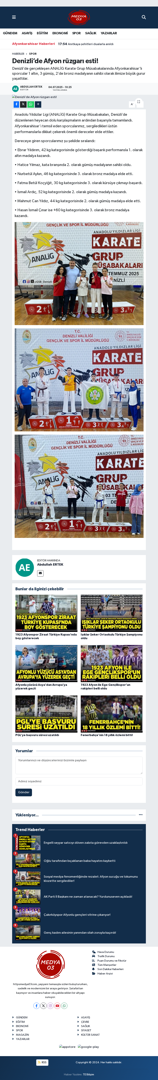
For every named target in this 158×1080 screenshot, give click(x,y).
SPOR (76, 33)
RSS (43, 1062)
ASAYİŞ (27, 33)
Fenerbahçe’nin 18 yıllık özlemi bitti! (107, 735)
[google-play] (88, 1047)
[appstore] (67, 1047)
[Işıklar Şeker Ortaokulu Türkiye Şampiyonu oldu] (112, 613)
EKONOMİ (60, 33)
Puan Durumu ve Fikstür (111, 960)
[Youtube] (57, 1006)
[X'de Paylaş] (23, 104)
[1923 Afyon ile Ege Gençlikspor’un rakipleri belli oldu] (112, 663)
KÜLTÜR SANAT (90, 1034)
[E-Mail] (40, 573)
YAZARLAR (109, 33)
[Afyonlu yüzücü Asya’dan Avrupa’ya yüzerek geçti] (46, 663)
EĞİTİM (42, 33)
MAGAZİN (22, 1034)
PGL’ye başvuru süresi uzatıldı (37, 735)
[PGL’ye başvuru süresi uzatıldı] (46, 713)
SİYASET (86, 1030)
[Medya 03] (79, 17)
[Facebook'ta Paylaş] (16, 104)
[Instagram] (50, 1006)
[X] (43, 1006)
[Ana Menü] (14, 17)
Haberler (18, 54)
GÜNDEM (10, 33)
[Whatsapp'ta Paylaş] (30, 104)
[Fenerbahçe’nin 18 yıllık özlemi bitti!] (112, 713)
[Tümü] (141, 815)
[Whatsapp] (64, 1006)
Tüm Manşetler (106, 964)
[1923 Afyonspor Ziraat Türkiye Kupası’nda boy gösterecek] (46, 613)
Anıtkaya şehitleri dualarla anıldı (85, 44)
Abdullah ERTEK (50, 564)
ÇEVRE (85, 1021)
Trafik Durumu (106, 956)
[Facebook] (36, 1006)
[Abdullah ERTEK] (24, 567)
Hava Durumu (105, 952)
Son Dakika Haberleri (110, 969)
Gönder (23, 792)
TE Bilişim (88, 1074)
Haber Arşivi (105, 973)
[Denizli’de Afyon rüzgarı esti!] (79, 97)
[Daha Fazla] (38, 104)
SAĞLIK (90, 33)
